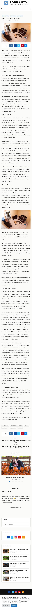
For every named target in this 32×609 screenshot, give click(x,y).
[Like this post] (11, 45)
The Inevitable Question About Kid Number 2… (16, 477)
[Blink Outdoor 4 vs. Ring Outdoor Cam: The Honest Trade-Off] (6, 551)
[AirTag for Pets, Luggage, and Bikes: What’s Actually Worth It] (6, 558)
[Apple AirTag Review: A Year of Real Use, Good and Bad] (6, 572)
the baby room (13, 428)
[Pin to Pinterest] (22, 45)
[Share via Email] (25, 45)
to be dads (20, 428)
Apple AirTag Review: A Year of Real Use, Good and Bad (18, 571)
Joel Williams (6, 492)
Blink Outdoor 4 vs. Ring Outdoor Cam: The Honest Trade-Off (19, 550)
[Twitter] (12, 537)
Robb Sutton (8, 20)
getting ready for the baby (16, 425)
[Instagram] (16, 537)
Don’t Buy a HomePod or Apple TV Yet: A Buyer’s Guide (19, 578)
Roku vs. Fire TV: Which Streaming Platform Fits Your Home (18, 564)
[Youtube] (19, 537)
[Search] (30, 8)
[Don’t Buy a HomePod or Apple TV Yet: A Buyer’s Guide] (6, 578)
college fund (5, 425)
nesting (26, 425)
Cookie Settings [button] (6, 605)
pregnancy (4, 428)
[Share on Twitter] (18, 45)
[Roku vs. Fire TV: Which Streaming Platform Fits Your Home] (6, 565)
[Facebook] (8, 537)
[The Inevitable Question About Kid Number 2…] (16, 465)
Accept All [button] (14, 605)
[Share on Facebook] (15, 45)
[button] (2, 469)
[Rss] (23, 537)
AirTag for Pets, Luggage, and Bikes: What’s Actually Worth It (18, 557)
